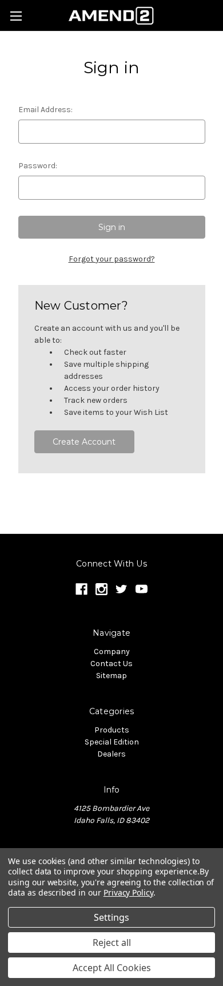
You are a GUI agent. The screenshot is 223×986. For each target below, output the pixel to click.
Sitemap (111, 675)
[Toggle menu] (15, 15)
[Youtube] (142, 589)
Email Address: (45, 109)
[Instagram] (101, 589)
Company (112, 651)
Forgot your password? (112, 259)
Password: (37, 166)
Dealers (111, 754)
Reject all (112, 942)
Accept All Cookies (112, 967)
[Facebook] (81, 589)
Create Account (84, 442)
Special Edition (112, 742)
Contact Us (111, 663)
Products (111, 730)
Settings (111, 917)
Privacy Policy (128, 892)
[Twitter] (122, 589)
